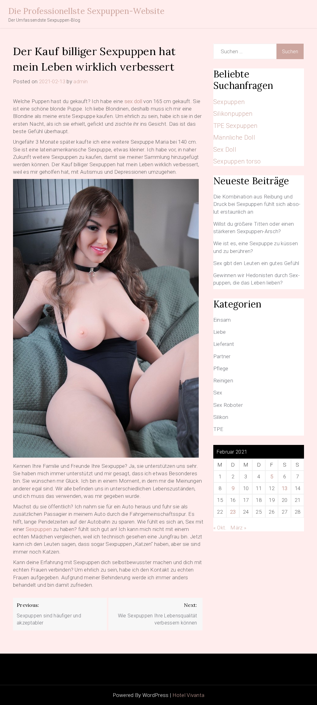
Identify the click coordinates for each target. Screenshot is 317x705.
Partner (222, 356)
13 (285, 488)
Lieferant (223, 344)
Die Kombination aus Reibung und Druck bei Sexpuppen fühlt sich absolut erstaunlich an (257, 204)
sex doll (133, 101)
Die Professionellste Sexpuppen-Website (86, 11)
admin (80, 81)
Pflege (220, 368)
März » (238, 527)
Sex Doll (224, 149)
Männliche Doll (234, 137)
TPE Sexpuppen (235, 125)
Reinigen (223, 380)
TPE (218, 429)
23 (233, 512)
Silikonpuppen (233, 113)
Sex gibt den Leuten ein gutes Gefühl (256, 263)
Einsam (222, 320)
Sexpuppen (39, 529)
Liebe (219, 332)
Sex (217, 392)
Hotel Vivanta (188, 695)
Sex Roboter (228, 405)
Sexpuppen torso (237, 161)
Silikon (220, 417)
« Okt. (220, 527)
